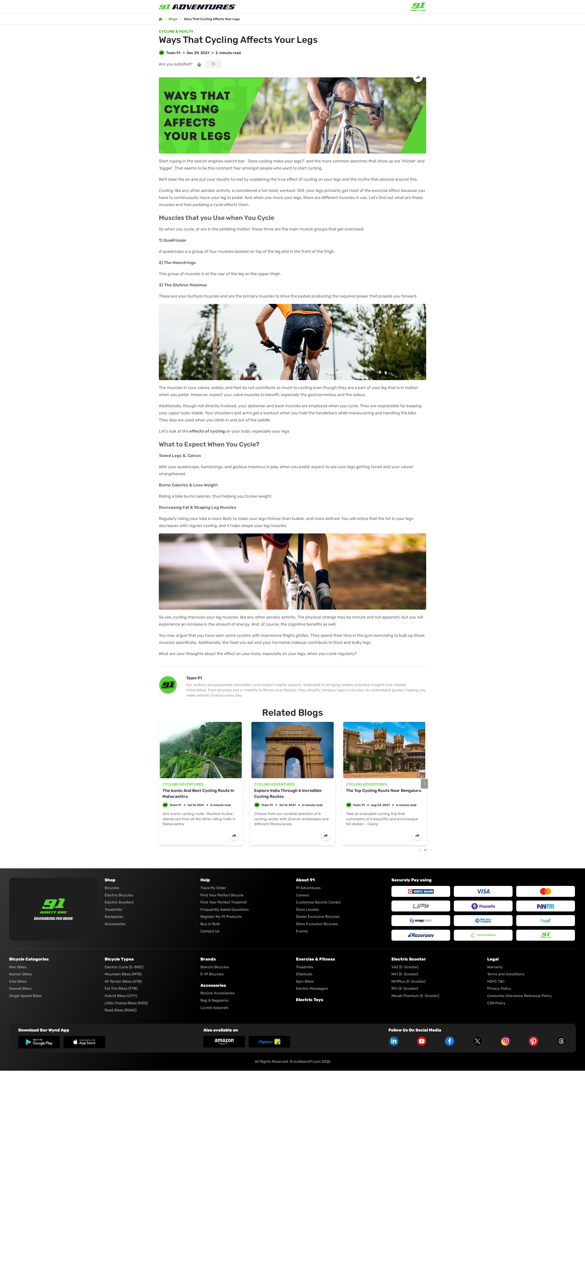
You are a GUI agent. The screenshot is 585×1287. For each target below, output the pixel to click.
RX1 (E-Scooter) (404, 988)
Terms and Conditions (505, 974)
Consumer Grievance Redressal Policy (519, 996)
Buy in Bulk (210, 924)
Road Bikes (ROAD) (120, 1010)
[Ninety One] (53, 906)
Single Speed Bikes (25, 996)
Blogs (173, 19)
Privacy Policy (499, 988)
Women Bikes (20, 974)
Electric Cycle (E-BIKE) (124, 967)
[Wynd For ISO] (84, 1042)
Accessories (115, 924)
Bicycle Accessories (217, 993)
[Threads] (561, 1041)
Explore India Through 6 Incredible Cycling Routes (288, 793)
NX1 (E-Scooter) (404, 974)
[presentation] (424, 783)
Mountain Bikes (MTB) (123, 974)
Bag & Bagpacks (214, 1000)
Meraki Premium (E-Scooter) (415, 996)
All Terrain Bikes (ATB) (123, 981)
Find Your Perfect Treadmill (223, 902)
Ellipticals (304, 974)
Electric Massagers (312, 988)
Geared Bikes (20, 988)
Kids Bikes (18, 981)
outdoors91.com (307, 1061)
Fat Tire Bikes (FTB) (121, 988)
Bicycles (112, 888)
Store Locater (307, 909)
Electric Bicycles (119, 895)
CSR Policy (496, 1003)
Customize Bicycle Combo (318, 902)
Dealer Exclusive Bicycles (318, 916)
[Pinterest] (533, 1041)
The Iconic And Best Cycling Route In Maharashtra (198, 793)
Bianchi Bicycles (214, 967)
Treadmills (113, 909)
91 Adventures (308, 888)
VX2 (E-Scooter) (404, 967)
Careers (302, 895)
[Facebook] (449, 1041)
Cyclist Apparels (214, 1007)
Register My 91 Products (221, 916)
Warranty (495, 967)
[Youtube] (421, 1041)
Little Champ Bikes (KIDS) (126, 1003)
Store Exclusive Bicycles (317, 924)
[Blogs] (160, 19)
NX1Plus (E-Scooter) (408, 981)
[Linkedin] (393, 1041)
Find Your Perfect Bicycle (222, 895)
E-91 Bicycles (211, 974)
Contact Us (209, 931)
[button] (420, 850)
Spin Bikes (305, 981)
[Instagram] (505, 1041)
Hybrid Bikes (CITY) (121, 996)
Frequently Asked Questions (224, 909)
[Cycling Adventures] (201, 750)
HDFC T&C (496, 981)
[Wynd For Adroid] (39, 1042)
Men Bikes (18, 967)
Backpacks (114, 916)
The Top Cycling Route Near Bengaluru (383, 790)
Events (302, 931)
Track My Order (213, 888)
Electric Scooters (119, 902)
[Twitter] (477, 1041)
